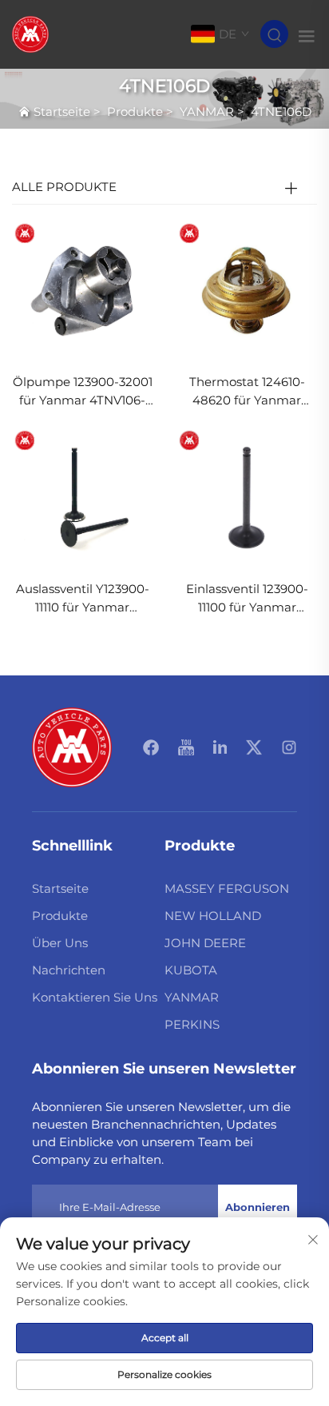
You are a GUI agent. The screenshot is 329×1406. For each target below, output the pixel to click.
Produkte (135, 111)
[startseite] (72, 746)
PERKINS (192, 1024)
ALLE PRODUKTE (64, 186)
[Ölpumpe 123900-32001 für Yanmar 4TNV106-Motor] (82, 289)
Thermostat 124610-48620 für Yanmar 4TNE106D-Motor (247, 392)
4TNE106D (281, 111)
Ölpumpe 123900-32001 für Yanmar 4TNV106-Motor (83, 392)
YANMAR (207, 111)
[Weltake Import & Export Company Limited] (30, 33)
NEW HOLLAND (212, 915)
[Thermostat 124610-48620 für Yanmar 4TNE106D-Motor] (246, 289)
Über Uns (60, 942)
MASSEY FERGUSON (226, 888)
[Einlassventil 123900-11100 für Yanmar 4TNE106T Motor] (246, 497)
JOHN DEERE (205, 942)
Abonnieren (257, 1207)
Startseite (62, 111)
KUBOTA (190, 970)
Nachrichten (68, 970)
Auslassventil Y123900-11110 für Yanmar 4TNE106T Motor (82, 599)
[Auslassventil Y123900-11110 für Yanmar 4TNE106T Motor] (82, 497)
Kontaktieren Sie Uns (94, 997)
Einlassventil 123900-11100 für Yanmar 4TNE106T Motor (247, 599)
